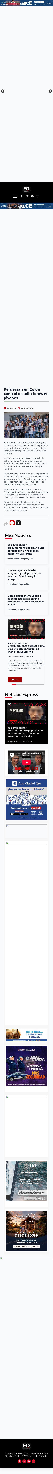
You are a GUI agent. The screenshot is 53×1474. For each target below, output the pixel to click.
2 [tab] (28, 1203)
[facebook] (22, 196)
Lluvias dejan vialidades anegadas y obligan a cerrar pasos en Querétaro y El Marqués (24, 575)
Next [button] (50, 91)
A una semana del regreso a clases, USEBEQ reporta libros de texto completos (33, 730)
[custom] (32, 196)
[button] (7, 722)
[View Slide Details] (26, 1181)
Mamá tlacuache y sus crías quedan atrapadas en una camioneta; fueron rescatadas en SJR (25, 600)
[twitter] (27, 196)
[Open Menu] (15, 196)
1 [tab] (25, 1203)
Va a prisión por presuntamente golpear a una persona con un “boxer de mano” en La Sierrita (25, 549)
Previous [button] (2, 91)
